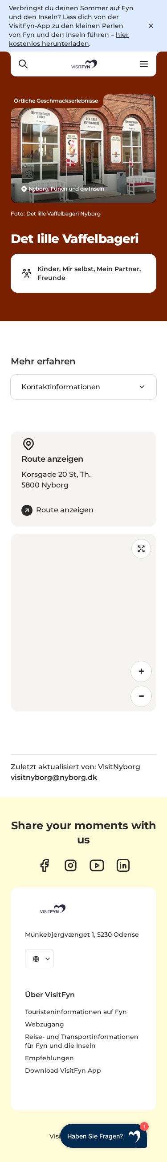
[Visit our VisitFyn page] (44, 865)
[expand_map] (141, 549)
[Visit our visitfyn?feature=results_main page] (97, 865)
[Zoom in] (141, 671)
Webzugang (44, 1024)
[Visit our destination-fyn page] (123, 865)
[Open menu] (144, 64)
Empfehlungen (49, 1058)
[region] (83, 622)
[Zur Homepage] (83, 64)
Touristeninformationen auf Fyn (76, 1012)
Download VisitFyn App (63, 1070)
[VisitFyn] (52, 908)
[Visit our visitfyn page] (70, 865)
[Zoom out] (141, 696)
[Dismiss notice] (151, 26)
